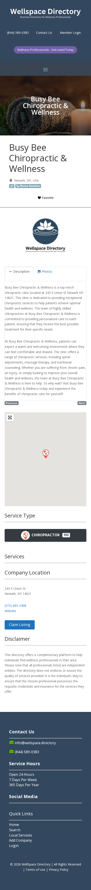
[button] (45, 453)
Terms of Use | (37, 869)
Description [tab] (21, 271)
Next (82, 403)
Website (10, 611)
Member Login (70, 32)
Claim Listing (19, 624)
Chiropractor (45, 534)
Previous (11, 403)
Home (14, 824)
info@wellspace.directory (35, 742)
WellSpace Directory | (38, 864)
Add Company (20, 840)
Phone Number (30, 186)
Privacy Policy (58, 869)
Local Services (20, 835)
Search (14, 829)
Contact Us (44, 32)
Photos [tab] (47, 271)
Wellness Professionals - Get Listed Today (45, 50)
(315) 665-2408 (15, 605)
